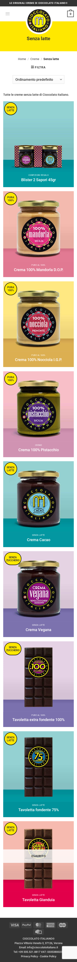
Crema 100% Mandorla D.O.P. (38, 269)
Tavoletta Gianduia (38, 899)
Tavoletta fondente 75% (38, 810)
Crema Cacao (38, 540)
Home (22, 59)
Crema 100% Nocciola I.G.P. (38, 359)
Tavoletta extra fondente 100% (38, 719)
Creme (34, 59)
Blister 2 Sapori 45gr (38, 180)
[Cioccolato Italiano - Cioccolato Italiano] (39, 20)
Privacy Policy (29, 956)
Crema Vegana (38, 629)
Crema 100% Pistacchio (38, 450)
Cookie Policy (48, 956)
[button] (7, 14)
